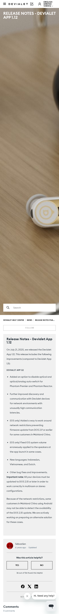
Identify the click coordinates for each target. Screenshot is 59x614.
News (29, 320)
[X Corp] (29, 586)
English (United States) (48, 4)
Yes (17, 565)
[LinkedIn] (36, 586)
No (41, 565)
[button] (40, 4)
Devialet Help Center (13, 320)
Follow (29, 328)
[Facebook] (23, 586)
